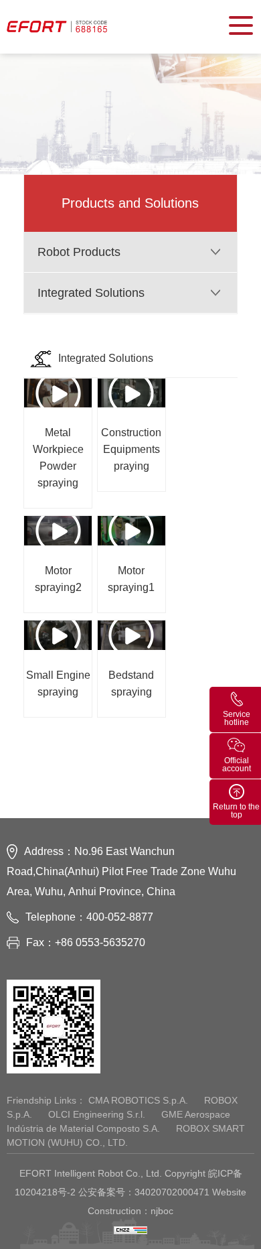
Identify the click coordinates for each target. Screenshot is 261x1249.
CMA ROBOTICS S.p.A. (139, 1100)
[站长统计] (131, 1229)
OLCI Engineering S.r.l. (98, 1114)
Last (204, 764)
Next (157, 764)
